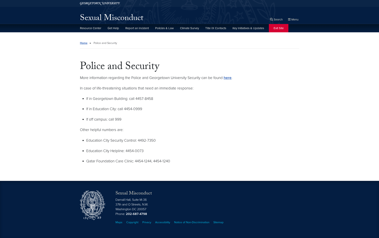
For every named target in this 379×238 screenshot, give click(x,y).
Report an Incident (137, 28)
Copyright (132, 222)
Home (83, 43)
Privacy (146, 222)
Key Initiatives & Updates (248, 28)
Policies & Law (164, 28)
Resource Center (90, 28)
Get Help (113, 28)
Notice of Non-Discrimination (191, 222)
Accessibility (162, 222)
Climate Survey (189, 28)
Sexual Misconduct (111, 19)
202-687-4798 (136, 214)
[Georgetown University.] (100, 3)
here (228, 77)
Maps (118, 222)
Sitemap (218, 222)
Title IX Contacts (215, 28)
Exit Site (279, 28)
